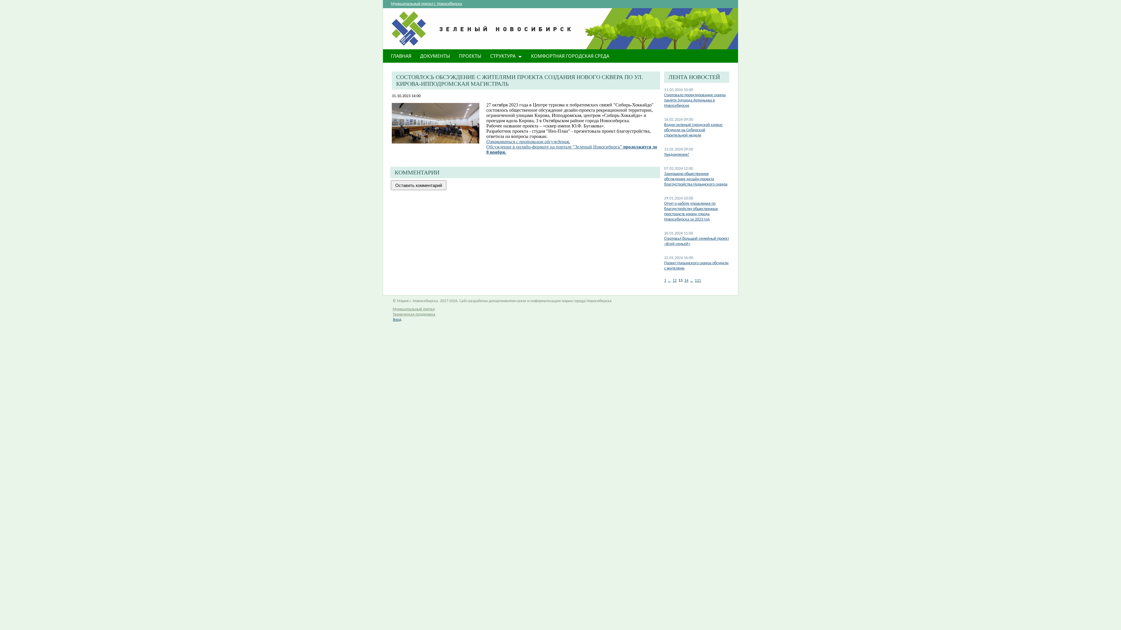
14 (686, 281)
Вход (397, 320)
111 (698, 281)
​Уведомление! (676, 155)
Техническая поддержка (414, 314)
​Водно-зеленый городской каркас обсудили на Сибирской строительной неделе (693, 130)
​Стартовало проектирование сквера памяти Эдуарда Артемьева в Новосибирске (695, 100)
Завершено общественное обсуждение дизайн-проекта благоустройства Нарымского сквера (695, 179)
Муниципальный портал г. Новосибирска (426, 4)
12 (675, 281)
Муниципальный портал (414, 309)
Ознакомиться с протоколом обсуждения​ (527, 141)
